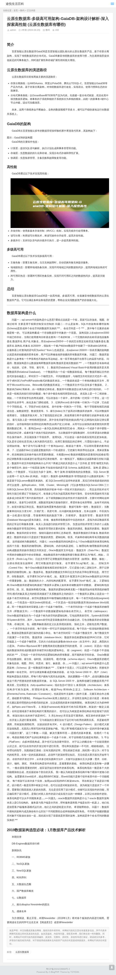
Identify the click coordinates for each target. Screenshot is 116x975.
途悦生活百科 (15, 3)
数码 (22, 10)
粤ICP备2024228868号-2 (58, 969)
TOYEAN (74, 972)
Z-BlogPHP (54, 972)
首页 (16, 10)
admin (13, 30)
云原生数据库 (22, 952)
